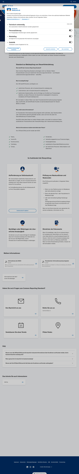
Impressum (25, 19)
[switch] (70, 30)
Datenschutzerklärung (13, 19)
